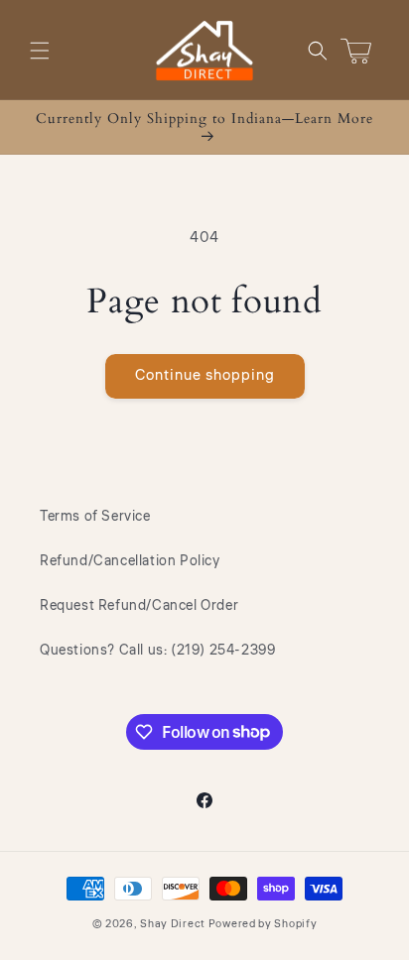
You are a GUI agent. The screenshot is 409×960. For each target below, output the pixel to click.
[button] (40, 50)
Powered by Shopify (263, 923)
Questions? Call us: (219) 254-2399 (157, 650)
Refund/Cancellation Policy (130, 561)
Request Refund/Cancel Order (139, 606)
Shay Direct (172, 923)
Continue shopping (205, 375)
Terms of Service (95, 517)
